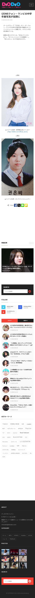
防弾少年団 (14, 424)
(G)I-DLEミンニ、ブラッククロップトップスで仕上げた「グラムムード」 (21, 388)
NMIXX (8, 437)
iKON (3, 456)
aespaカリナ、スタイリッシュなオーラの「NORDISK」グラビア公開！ (21, 353)
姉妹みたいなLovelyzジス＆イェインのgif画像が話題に (21, 379)
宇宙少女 (24, 446)
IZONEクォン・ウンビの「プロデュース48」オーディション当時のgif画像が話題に (17, 267)
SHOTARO (24, 453)
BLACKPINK (17, 437)
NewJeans (5, 441)
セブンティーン (11, 428)
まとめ (30, 535)
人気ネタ (9, 320)
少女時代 (29, 424)
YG (30, 453)
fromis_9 (4, 446)
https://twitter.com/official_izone (17, 132)
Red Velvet (24, 432)
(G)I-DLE (15, 433)
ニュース (5, 539)
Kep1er (28, 428)
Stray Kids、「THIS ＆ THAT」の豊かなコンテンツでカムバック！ (21, 406)
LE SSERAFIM (25, 441)
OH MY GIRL (5, 449)
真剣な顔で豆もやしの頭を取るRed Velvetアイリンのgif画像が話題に (20, 397)
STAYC (8, 433)
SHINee (13, 449)
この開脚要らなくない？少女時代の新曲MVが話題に (21, 370)
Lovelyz (12, 446)
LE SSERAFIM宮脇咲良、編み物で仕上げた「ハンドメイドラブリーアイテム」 (21, 326)
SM (18, 445)
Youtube (23, 535)
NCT (3, 428)
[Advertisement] (17, 56)
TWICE (5, 424)
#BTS (10, 535)
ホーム (4, 535)
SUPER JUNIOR (15, 453)
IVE (23, 424)
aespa (20, 428)
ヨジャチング (21, 449)
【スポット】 (13, 441)
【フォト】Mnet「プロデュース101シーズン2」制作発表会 (21, 362)
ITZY (26, 437)
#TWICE (16, 535)
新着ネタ (26, 320)
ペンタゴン (5, 453)
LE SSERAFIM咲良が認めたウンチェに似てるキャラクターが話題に (21, 335)
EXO (3, 437)
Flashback (12, 539)
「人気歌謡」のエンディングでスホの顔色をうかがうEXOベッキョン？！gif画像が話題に (21, 345)
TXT (3, 433)
